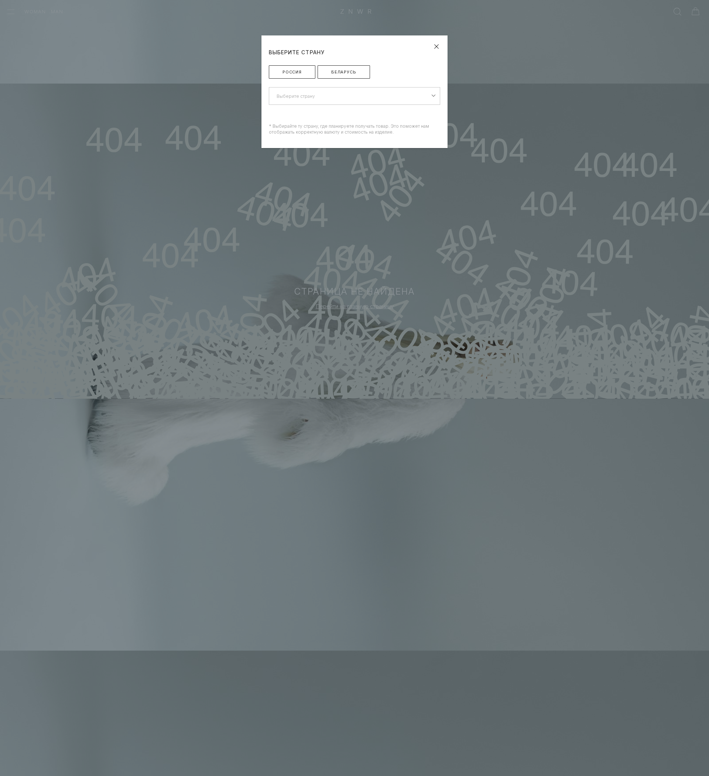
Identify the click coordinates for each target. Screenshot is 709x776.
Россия (292, 72)
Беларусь (343, 72)
